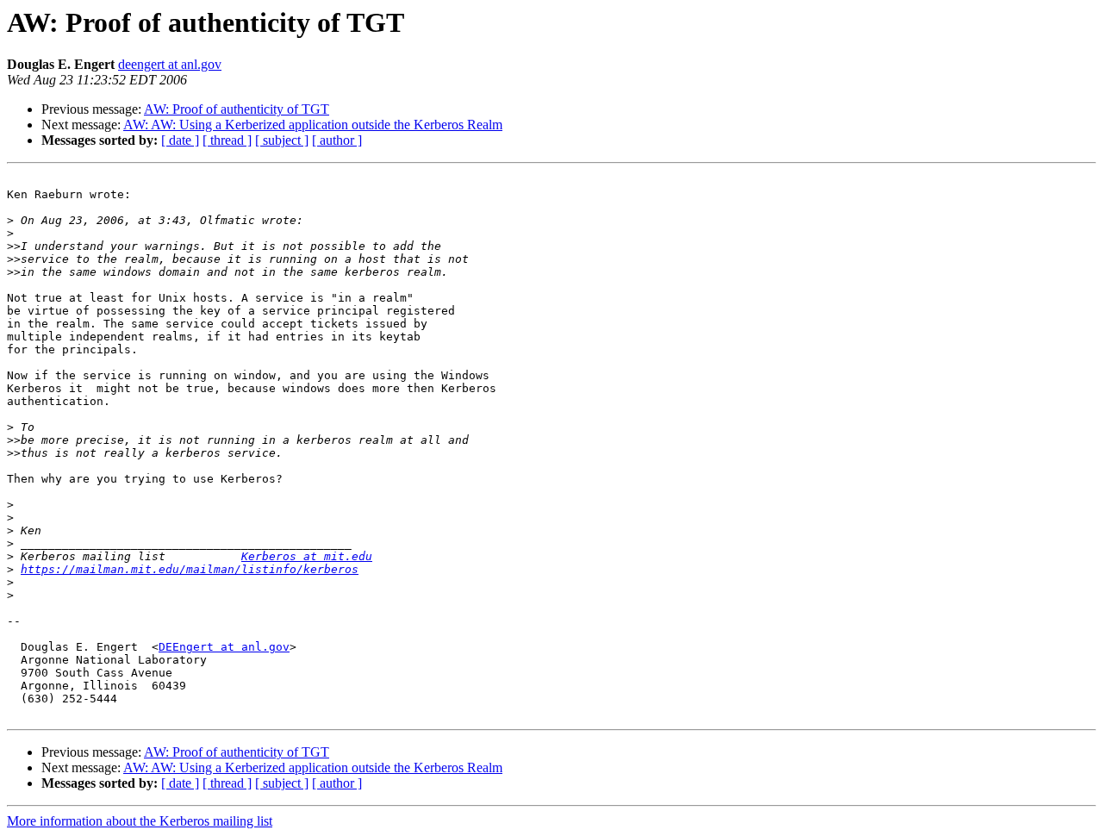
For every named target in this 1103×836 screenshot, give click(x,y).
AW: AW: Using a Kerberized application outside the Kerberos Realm (312, 124)
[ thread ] (227, 140)
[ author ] (337, 140)
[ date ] (180, 140)
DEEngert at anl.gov (224, 646)
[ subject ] (281, 140)
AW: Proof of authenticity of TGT (236, 109)
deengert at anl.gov (169, 64)
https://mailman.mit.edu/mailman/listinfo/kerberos (189, 569)
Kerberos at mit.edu (306, 556)
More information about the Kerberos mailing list (139, 821)
